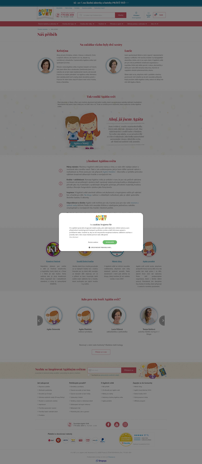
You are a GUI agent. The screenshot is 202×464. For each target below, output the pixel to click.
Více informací (73, 237)
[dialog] (101, 232)
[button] (101, 247)
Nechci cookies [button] (93, 242)
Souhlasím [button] (110, 242)
